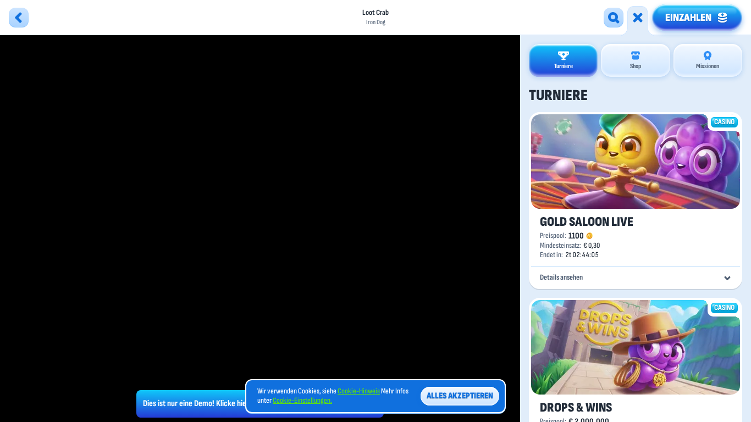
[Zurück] (19, 17)
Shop (635, 66)
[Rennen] (638, 17)
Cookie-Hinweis (359, 391)
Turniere (563, 66)
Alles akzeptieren (460, 396)
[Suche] (613, 17)
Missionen (707, 66)
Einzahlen (688, 17)
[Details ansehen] (727, 278)
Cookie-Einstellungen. (302, 400)
